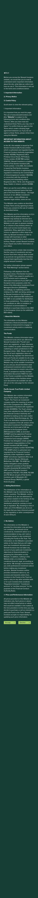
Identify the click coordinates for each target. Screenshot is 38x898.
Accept (7, 623)
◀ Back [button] (6, 73)
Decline (22, 623)
